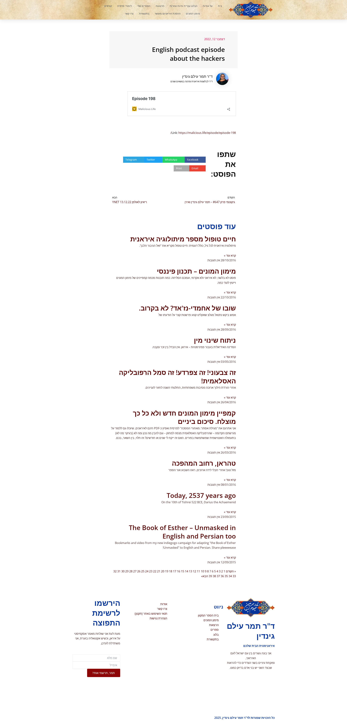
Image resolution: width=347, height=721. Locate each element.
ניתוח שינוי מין (215, 340)
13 (190, 571)
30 (123, 571)
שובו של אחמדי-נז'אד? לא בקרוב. (187, 308)
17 (174, 571)
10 (202, 571)
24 (146, 571)
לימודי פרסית (124, 6)
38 (214, 576)
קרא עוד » (230, 256)
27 (134, 571)
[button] (87, 9)
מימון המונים (193, 13)
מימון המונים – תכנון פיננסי (196, 271)
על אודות (208, 6)
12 (194, 571)
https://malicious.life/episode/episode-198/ (203, 133)
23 (150, 571)
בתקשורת (144, 13)
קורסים (108, 6)
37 (218, 576)
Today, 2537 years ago (201, 495)
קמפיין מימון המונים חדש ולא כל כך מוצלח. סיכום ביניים (184, 417)
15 (182, 571)
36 (222, 576)
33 (234, 576)
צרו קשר (129, 13)
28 (130, 571)
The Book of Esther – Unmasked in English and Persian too (182, 532)
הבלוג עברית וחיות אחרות (183, 6)
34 (230, 576)
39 (210, 576)
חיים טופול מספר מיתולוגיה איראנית (183, 239)
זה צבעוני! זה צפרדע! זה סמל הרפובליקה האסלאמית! (177, 376)
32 (115, 571)
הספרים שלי (143, 6)
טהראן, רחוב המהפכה (204, 463)
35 (226, 576)
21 (158, 571)
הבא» (204, 576)
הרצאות (160, 6)
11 (198, 571)
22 (154, 571)
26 (138, 571)
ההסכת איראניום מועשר (168, 13)
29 (126, 571)
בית (220, 6)
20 (162, 571)
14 (186, 571)
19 (166, 571)
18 (170, 571)
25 (142, 571)
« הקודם (231, 571)
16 (178, 571)
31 (119, 571)
